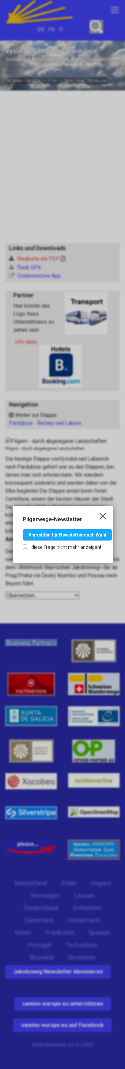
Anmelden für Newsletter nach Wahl (67, 535)
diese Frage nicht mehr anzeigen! (65, 547)
